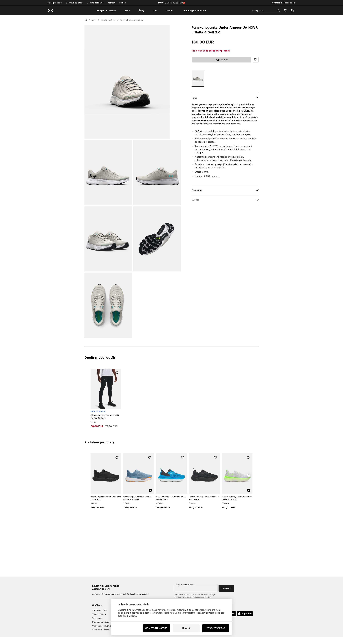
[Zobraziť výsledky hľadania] (279, 10)
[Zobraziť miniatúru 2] (157, 172)
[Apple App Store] (245, 613)
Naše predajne (55, 3)
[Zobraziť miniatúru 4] (157, 238)
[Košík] (292, 10)
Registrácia (289, 3)
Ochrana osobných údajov (104, 626)
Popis (194, 97)
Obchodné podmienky (102, 622)
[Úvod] (85, 20)
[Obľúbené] (285, 10)
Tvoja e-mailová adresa (186, 585)
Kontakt (111, 3)
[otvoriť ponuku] (119, 10)
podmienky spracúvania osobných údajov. (194, 597)
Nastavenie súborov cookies (105, 630)
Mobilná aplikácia (95, 3)
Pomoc (122, 3)
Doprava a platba (74, 3)
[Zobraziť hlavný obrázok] (127, 82)
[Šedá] (198, 78)
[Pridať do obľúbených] (117, 373)
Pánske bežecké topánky (131, 20)
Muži (94, 20)
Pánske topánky (108, 20)
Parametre (197, 190)
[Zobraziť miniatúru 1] (108, 172)
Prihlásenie (276, 3)
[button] (256, 59)
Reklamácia (97, 618)
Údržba (195, 199)
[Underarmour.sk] (50, 10)
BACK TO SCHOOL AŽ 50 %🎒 (171, 3)
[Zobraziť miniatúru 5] (108, 305)
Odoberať (226, 588)
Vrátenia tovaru (99, 614)
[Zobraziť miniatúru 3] (108, 238)
